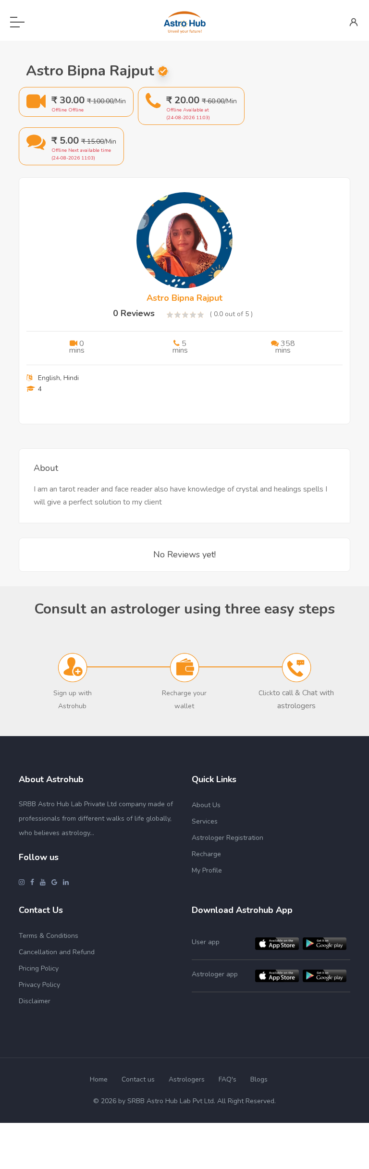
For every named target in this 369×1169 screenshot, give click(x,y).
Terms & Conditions (48, 935)
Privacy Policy (39, 984)
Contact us (138, 1079)
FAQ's (227, 1079)
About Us (206, 805)
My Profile (207, 870)
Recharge (206, 854)
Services (205, 821)
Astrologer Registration (227, 837)
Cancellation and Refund (57, 952)
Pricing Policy (39, 968)
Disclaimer (34, 1001)
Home (99, 1079)
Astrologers (187, 1079)
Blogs (259, 1079)
